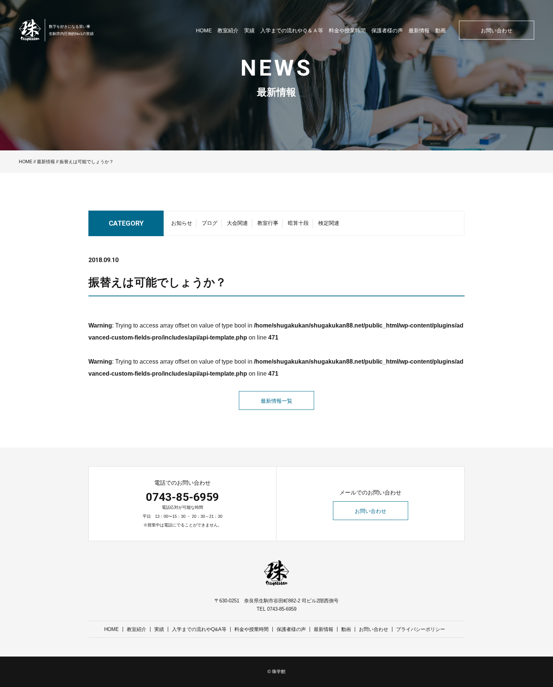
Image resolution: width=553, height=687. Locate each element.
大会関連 (237, 223)
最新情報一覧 (276, 401)
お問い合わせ (496, 30)
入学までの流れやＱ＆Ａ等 (291, 30)
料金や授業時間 (347, 30)
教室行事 (267, 223)
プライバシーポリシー (420, 629)
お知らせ (181, 223)
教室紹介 (228, 30)
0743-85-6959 (182, 496)
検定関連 (328, 223)
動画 (440, 30)
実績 (249, 30)
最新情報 (419, 30)
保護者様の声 (387, 30)
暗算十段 (298, 223)
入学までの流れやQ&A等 (199, 629)
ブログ (209, 223)
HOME (204, 30)
